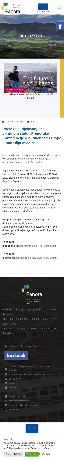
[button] (60, 26)
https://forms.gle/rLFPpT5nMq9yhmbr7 (38, 246)
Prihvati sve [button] (31, 454)
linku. (33, 223)
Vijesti (33, 121)
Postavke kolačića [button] (13, 454)
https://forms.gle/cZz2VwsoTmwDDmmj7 (35, 258)
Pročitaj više (45, 454)
